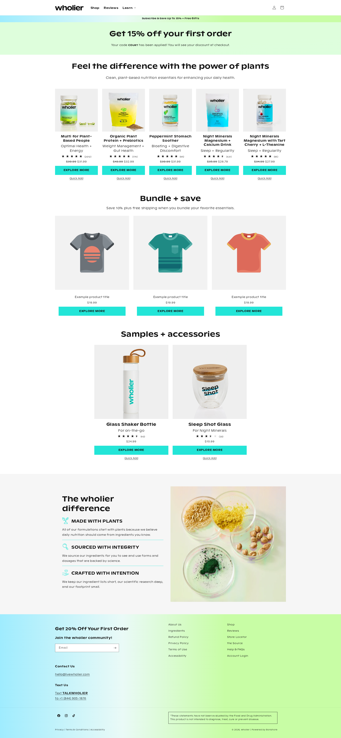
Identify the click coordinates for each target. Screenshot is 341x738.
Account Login (237, 656)
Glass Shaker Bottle (131, 424)
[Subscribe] (115, 648)
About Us (175, 624)
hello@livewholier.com (72, 674)
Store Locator (237, 637)
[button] (128, 7)
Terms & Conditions (77, 730)
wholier (245, 730)
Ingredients (176, 631)
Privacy (59, 730)
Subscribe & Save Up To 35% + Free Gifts (170, 18)
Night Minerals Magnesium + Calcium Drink (217, 140)
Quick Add (76, 178)
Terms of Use (177, 649)
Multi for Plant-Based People (76, 138)
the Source (235, 643)
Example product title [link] (92, 297)
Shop (230, 624)
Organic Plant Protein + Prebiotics (123, 138)
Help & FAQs (236, 649)
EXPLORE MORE (76, 170)
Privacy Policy (178, 643)
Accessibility (177, 656)
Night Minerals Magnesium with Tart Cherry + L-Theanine (264, 140)
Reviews (233, 631)
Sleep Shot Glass (209, 424)
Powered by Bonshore (264, 730)
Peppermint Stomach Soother (170, 138)
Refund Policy (178, 637)
